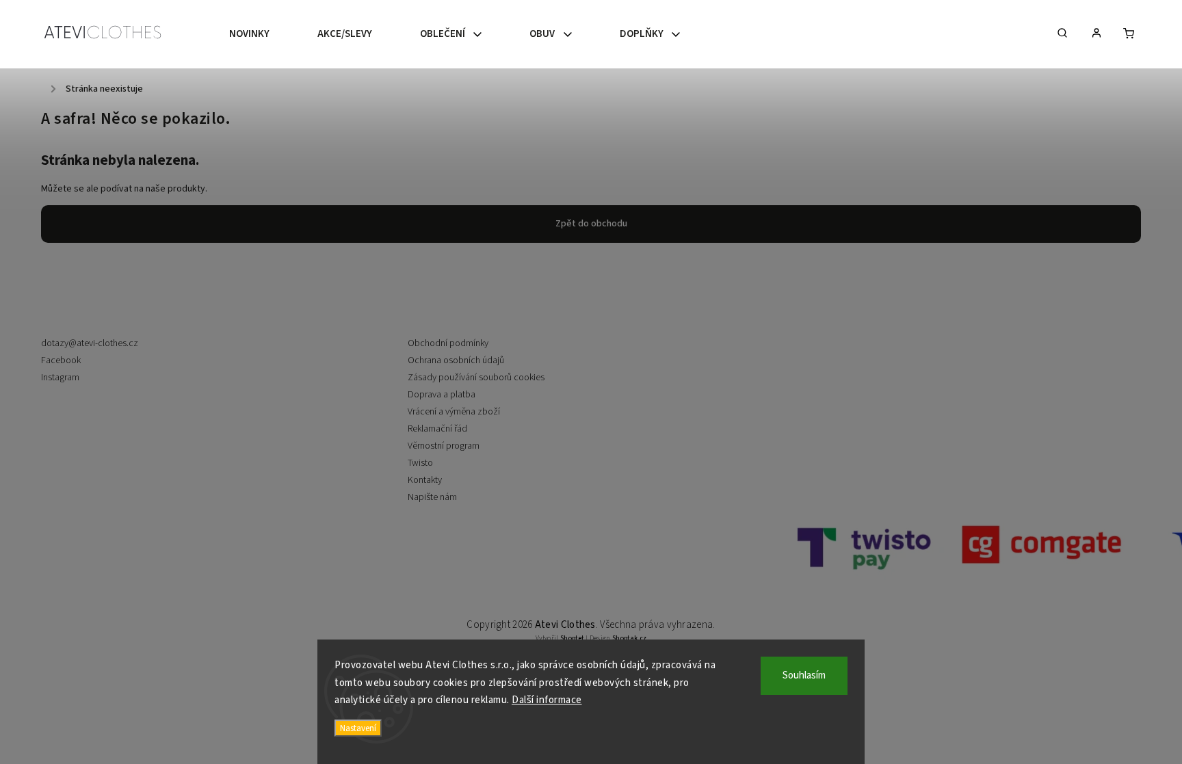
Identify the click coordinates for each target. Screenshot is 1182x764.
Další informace (547, 700)
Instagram (60, 377)
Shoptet (572, 638)
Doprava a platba (441, 394)
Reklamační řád (437, 429)
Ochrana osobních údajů (456, 360)
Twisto (420, 463)
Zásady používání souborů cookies (476, 377)
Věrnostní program (444, 446)
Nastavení (358, 728)
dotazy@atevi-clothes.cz (89, 343)
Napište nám (432, 497)
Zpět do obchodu (591, 223)
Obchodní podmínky (448, 343)
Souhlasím (804, 675)
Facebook (61, 360)
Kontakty (425, 480)
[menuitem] (261, 34)
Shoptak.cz (629, 638)
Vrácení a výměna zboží (454, 412)
